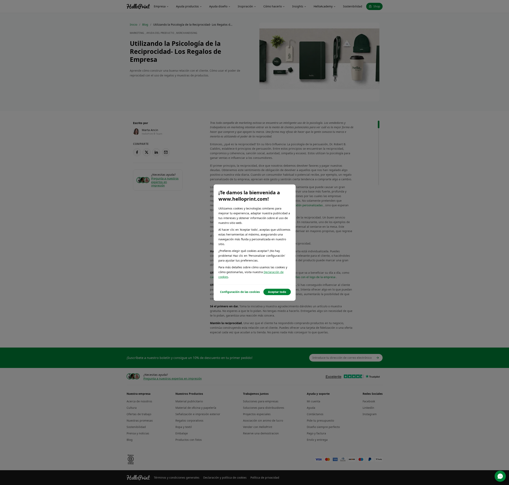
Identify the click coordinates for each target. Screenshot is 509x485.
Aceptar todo (277, 292)
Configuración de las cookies (240, 292)
